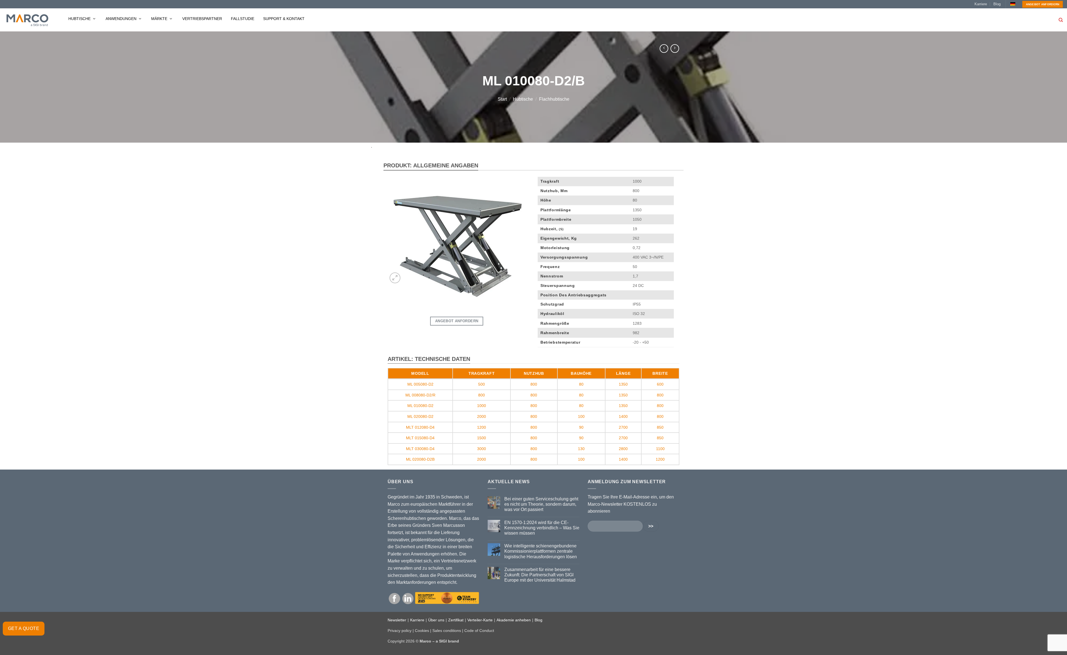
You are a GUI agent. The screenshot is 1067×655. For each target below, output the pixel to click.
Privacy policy (400, 630)
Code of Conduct (479, 630)
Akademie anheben (514, 620)
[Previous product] (674, 48)
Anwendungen (122, 18)
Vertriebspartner (202, 18)
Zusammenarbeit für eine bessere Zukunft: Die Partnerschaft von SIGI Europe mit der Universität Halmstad (539, 574)
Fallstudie (242, 18)
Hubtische (80, 18)
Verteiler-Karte (480, 620)
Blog (997, 4)
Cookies (422, 630)
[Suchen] (1061, 20)
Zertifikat (455, 620)
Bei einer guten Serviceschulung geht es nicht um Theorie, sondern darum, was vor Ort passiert (541, 504)
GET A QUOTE (23, 628)
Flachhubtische (554, 99)
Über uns (436, 620)
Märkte (159, 18)
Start (502, 99)
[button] (395, 277)
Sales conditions (446, 630)
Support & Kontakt (284, 18)
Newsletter (397, 620)
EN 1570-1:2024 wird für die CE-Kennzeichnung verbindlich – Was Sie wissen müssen (541, 527)
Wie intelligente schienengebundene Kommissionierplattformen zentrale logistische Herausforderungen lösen (540, 551)
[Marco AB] (27, 20)
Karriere (980, 4)
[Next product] (664, 48)
